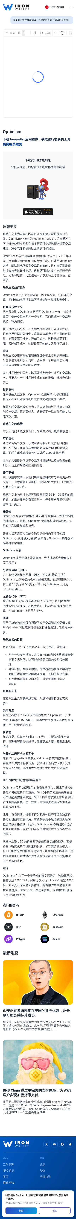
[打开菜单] (71, 7)
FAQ (42, 1170)
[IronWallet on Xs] (46, 1144)
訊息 (42, 1164)
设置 (54, 1210)
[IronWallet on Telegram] (70, 1144)
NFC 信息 (8, 1170)
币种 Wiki (8, 1182)
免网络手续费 (12, 144)
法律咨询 (45, 1176)
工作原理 (8, 1164)
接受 (21, 1210)
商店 (5, 1176)
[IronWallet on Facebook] (62, 1144)
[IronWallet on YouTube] (54, 1144)
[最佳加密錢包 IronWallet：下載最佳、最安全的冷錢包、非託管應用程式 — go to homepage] (16, 7)
